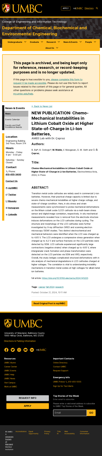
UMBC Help (9, 374)
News (8, 114)
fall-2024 (50, 287)
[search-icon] (97, 8)
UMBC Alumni (10, 362)
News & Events (70, 42)
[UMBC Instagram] (19, 350)
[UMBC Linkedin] (32, 350)
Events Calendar (12, 119)
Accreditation (21, 431)
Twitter (12, 195)
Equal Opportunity (33, 432)
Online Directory (60, 362)
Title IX (59, 432)
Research (51, 42)
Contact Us (12, 181)
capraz (42, 287)
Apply (66, 8)
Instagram (13, 209)
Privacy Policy (47, 432)
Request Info (27, 398)
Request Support (60, 370)
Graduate (34, 42)
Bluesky (12, 202)
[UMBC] (22, 8)
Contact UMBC (59, 366)
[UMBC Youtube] (25, 350)
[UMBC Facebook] (6, 350)
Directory (89, 8)
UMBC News (9, 378)
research (59, 287)
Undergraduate (15, 42)
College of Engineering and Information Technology (34, 21)
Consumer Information (84, 432)
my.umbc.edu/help (23, 93)
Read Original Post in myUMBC (49, 303)
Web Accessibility (69, 432)
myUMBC (13, 189)
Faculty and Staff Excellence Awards (13, 126)
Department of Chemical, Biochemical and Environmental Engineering (44, 30)
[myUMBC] (78, 8)
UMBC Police (59, 382)
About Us (50, 48)
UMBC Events (10, 370)
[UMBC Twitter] (13, 350)
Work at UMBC (10, 386)
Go (91, 412)
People (88, 42)
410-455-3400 (13, 174)
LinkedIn (12, 215)
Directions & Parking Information (20, 341)
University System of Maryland (9, 440)
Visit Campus (9, 382)
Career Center (10, 366)
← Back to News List (41, 106)
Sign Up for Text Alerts (63, 386)
